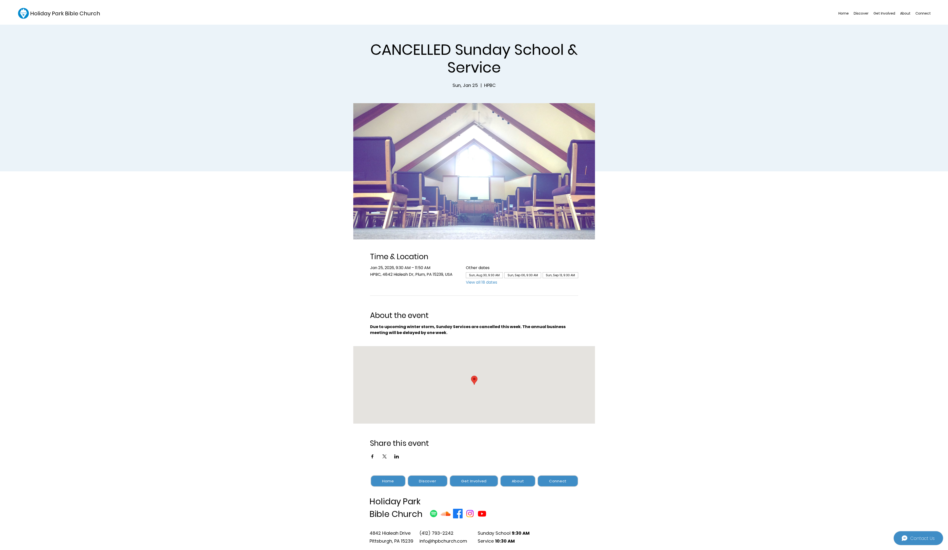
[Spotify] (433, 513)
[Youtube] (482, 513)
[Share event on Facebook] (372, 456)
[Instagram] (470, 513)
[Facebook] (458, 513)
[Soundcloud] (446, 513)
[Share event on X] (384, 456)
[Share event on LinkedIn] (396, 456)
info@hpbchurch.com (443, 541)
